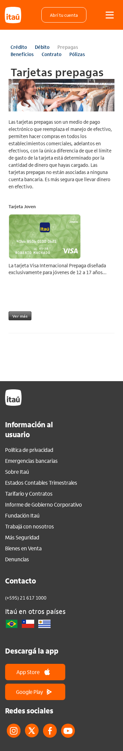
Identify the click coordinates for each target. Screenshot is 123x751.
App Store (28, 671)
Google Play (29, 691)
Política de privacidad (29, 450)
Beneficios (22, 54)
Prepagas (67, 47)
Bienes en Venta (23, 548)
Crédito (19, 47)
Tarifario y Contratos (29, 493)
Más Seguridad (22, 537)
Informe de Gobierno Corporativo (43, 504)
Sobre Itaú (17, 471)
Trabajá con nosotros (29, 526)
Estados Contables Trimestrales (41, 482)
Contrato (52, 54)
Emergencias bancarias (31, 461)
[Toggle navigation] (109, 15)
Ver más (20, 316)
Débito (42, 47)
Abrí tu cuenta (64, 15)
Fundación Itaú (22, 515)
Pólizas (77, 54)
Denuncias (17, 559)
